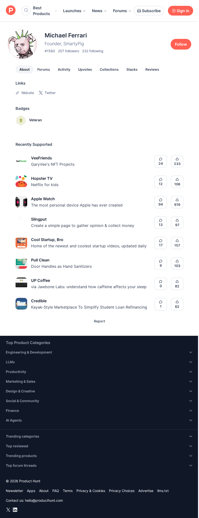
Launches (72, 10)
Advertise (145, 491)
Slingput (39, 219)
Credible (39, 300)
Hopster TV (42, 178)
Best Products (41, 10)
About (24, 69)
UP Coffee (40, 280)
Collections (109, 69)
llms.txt (163, 491)
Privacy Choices (121, 491)
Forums (120, 10)
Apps (31, 491)
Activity (64, 69)
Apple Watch (43, 198)
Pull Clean (40, 260)
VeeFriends (41, 157)
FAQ (55, 491)
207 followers (68, 51)
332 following (92, 51)
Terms (68, 491)
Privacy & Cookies (90, 491)
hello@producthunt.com (44, 500)
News (97, 10)
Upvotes (85, 69)
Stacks (132, 69)
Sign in (183, 10)
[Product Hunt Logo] (11, 10)
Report (99, 321)
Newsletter (14, 491)
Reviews (152, 69)
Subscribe (151, 10)
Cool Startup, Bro (47, 239)
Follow (181, 44)
